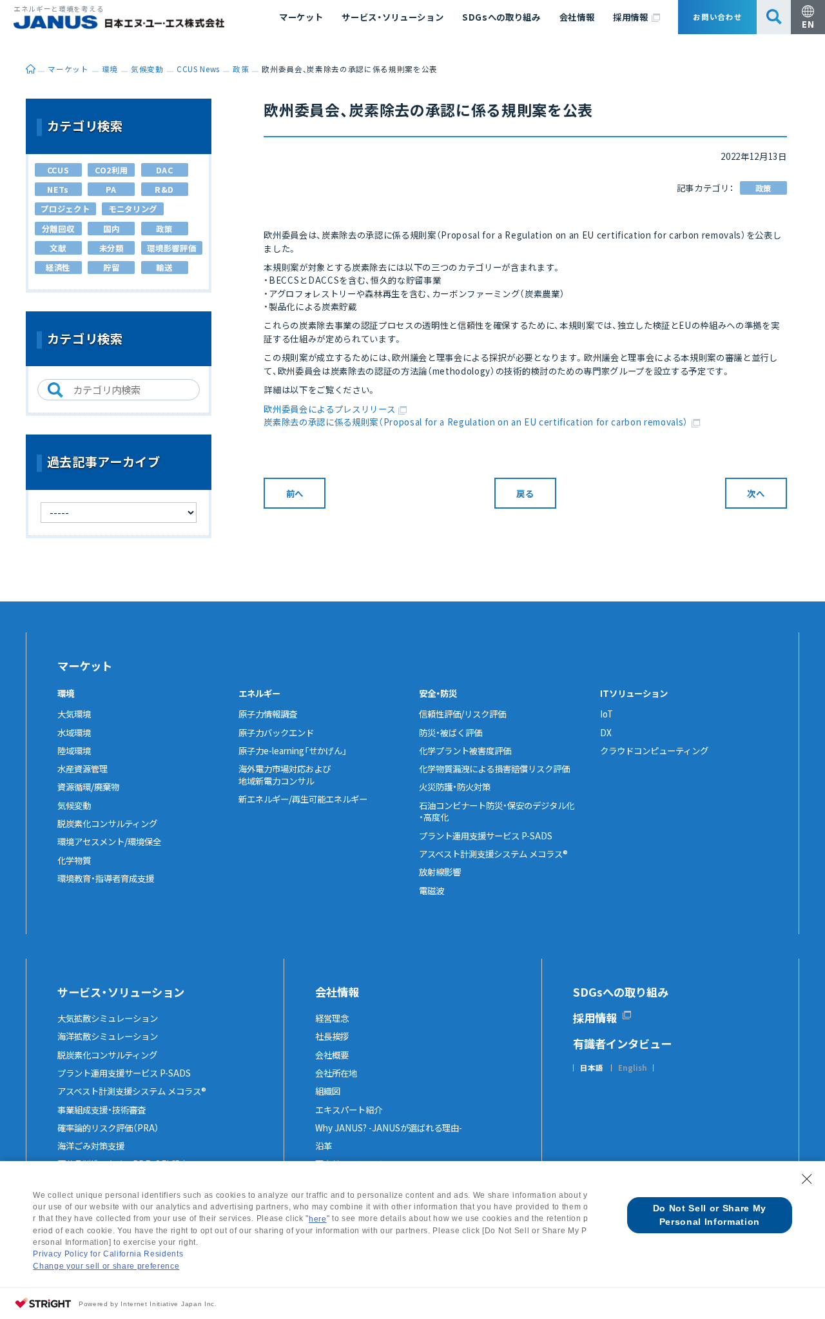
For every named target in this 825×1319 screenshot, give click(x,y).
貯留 (111, 267)
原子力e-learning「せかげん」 (292, 750)
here (318, 1219)
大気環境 (74, 713)
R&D (164, 189)
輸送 (164, 267)
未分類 (111, 248)
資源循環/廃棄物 (88, 786)
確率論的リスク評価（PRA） (108, 1127)
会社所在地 (336, 1072)
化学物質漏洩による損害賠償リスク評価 (494, 768)
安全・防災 (438, 693)
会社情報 (577, 16)
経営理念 (332, 1017)
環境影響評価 (171, 248)
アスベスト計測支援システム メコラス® (493, 853)
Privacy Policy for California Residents (108, 1253)
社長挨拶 (332, 1036)
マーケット (301, 16)
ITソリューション (634, 693)
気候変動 (74, 805)
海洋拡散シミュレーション (107, 1036)
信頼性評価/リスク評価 (462, 713)
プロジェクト (65, 209)
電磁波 (431, 890)
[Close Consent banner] (807, 1179)
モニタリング (132, 209)
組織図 (327, 1090)
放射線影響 (440, 871)
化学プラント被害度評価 (465, 750)
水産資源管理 (82, 768)
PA (111, 189)
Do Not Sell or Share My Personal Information (709, 1215)
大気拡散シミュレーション (107, 1017)
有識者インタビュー (622, 1043)
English (632, 1068)
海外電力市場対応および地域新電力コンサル (284, 774)
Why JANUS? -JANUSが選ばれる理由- (388, 1127)
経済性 (58, 267)
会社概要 (332, 1054)
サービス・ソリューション (392, 16)
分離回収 (58, 229)
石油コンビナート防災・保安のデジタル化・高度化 (496, 811)
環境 (65, 693)
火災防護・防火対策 (454, 786)
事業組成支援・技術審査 (101, 1109)
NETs (58, 189)
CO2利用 (111, 170)
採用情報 (630, 16)
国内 (111, 229)
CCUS (58, 170)
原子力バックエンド (276, 732)
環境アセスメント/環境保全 (109, 841)
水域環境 (74, 732)
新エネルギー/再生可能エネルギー (302, 798)
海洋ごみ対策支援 (90, 1145)
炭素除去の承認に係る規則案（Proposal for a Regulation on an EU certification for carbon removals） (476, 421)
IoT (606, 713)
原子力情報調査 (267, 713)
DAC (164, 170)
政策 (763, 188)
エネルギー (259, 693)
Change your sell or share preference (106, 1266)
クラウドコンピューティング (654, 750)
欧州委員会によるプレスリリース (329, 408)
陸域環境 (74, 750)
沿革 (323, 1145)
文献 (58, 248)
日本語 (591, 1068)
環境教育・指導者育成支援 (105, 878)
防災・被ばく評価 (450, 732)
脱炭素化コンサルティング (107, 823)
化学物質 (74, 860)
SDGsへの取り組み (501, 16)
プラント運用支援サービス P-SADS (485, 835)
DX (606, 732)
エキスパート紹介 (348, 1109)
